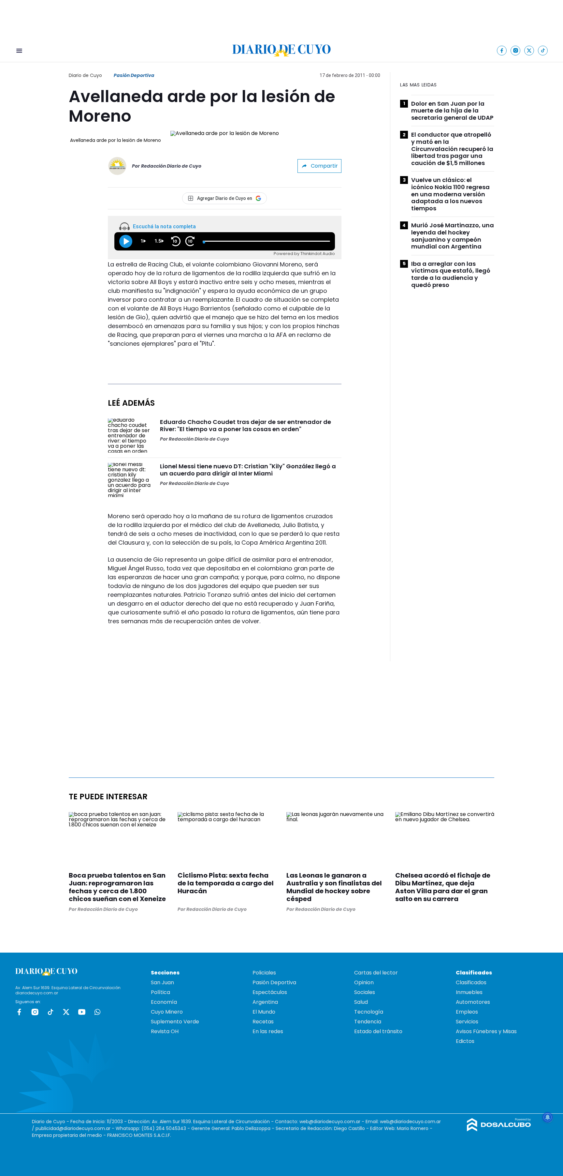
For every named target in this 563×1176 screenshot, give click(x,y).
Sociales (364, 992)
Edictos (465, 1041)
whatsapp (97, 1012)
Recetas (263, 1021)
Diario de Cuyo (85, 75)
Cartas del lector (376, 972)
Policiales (264, 972)
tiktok (50, 1012)
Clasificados (471, 982)
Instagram (35, 1012)
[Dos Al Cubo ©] (499, 1129)
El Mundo (264, 1012)
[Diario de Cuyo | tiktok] (543, 50)
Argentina (265, 1002)
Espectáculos (270, 992)
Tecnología (368, 1012)
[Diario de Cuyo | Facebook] (501, 50)
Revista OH (165, 1031)
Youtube (82, 1012)
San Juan (162, 982)
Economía (164, 1002)
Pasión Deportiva (134, 75)
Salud (361, 1002)
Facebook (19, 1012)
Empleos (467, 1012)
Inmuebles (469, 992)
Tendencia (367, 1021)
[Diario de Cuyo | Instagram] (515, 50)
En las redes (268, 1031)
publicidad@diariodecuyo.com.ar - (76, 1128)
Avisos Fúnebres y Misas (486, 1031)
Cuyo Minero (167, 1012)
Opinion (364, 982)
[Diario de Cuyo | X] (529, 50)
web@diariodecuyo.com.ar (329, 1121)
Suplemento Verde (175, 1021)
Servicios (467, 1021)
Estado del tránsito (378, 1031)
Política (160, 992)
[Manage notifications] (547, 1117)
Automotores (473, 1002)
